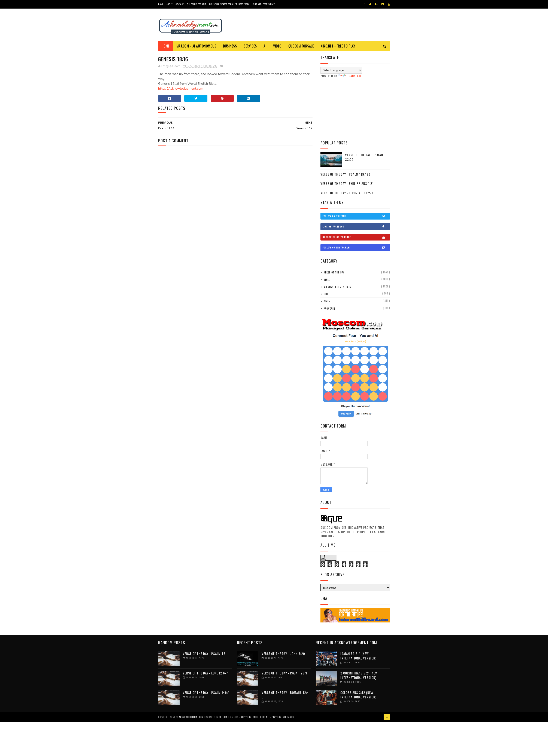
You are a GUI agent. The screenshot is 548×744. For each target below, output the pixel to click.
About (170, 4)
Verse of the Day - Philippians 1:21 (347, 183)
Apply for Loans (249, 717)
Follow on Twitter (334, 216)
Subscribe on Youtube (337, 237)
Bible (327, 279)
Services (250, 46)
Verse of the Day (334, 272)
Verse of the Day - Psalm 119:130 (345, 174)
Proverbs (329, 308)
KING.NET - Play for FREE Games (277, 717)
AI (265, 46)
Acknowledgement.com (337, 287)
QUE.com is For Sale (196, 4)
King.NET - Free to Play (264, 4)
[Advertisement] (355, 109)
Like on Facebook (333, 226)
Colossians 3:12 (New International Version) (358, 694)
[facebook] (364, 4)
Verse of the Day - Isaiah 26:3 (284, 673)
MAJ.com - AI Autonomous (196, 46)
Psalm (327, 301)
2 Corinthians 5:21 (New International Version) (359, 675)
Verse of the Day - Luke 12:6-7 (205, 673)
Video (277, 46)
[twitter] (370, 4)
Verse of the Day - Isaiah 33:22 (364, 157)
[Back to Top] (387, 717)
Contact (180, 4)
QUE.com (223, 717)
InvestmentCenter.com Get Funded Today (229, 4)
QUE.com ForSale (301, 46)
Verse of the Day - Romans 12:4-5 (286, 694)
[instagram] (382, 4)
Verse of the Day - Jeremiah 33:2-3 (346, 192)
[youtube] (388, 4)
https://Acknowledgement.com (180, 88)
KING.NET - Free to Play (337, 46)
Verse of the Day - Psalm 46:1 (205, 653)
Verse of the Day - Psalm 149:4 (206, 692)
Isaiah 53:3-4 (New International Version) (358, 655)
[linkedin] (376, 4)
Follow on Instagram (336, 247)
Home (160, 4)
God (326, 294)
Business (230, 46)
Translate (354, 75)
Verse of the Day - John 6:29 (283, 653)
